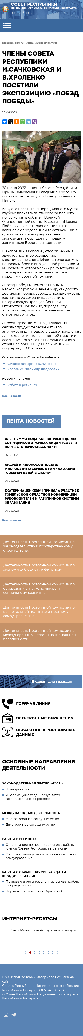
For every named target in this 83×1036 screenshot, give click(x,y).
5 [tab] (44, 953)
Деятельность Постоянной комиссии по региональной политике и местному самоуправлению (39, 611)
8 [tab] (57, 953)
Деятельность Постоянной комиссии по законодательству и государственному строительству (39, 546)
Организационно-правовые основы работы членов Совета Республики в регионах (40, 846)
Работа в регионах (22, 385)
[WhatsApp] (22, 121)
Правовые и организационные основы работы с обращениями (43, 883)
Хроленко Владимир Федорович (33, 369)
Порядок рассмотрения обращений (34, 891)
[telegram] (13, 1014)
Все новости (11, 395)
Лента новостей (46, 43)
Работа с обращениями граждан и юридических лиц (34, 874)
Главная (7, 43)
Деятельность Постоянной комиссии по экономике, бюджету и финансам (39, 567)
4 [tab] (39, 953)
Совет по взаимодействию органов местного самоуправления (41, 856)
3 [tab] (35, 953)
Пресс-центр (24, 43)
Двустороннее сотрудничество (30, 825)
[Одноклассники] (16, 121)
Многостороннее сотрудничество (32, 819)
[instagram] (6, 1014)
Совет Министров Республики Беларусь (37, 930)
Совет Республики (44, 6)
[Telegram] (28, 121)
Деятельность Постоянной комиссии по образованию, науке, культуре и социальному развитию (39, 588)
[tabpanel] (41, 930)
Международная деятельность (31, 813)
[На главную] (5, 9)
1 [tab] (26, 953)
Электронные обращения (44, 718)
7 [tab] (53, 953)
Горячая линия (33, 703)
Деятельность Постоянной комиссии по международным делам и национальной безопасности (39, 635)
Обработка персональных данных (45, 732)
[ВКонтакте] (4, 121)
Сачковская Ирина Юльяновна (31, 364)
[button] (6, 25)
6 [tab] (48, 953)
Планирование (18, 789)
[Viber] (34, 121)
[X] (10, 121)
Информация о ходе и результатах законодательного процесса (33, 797)
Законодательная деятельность (32, 783)
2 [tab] (30, 953)
